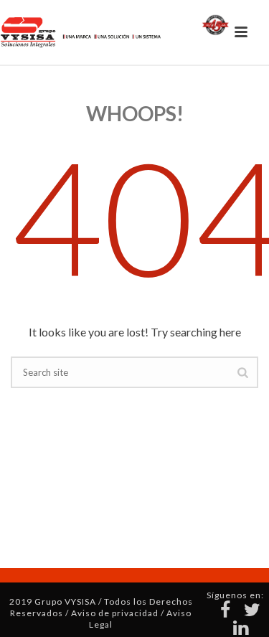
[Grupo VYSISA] (94, 32)
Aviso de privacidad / (118, 613)
